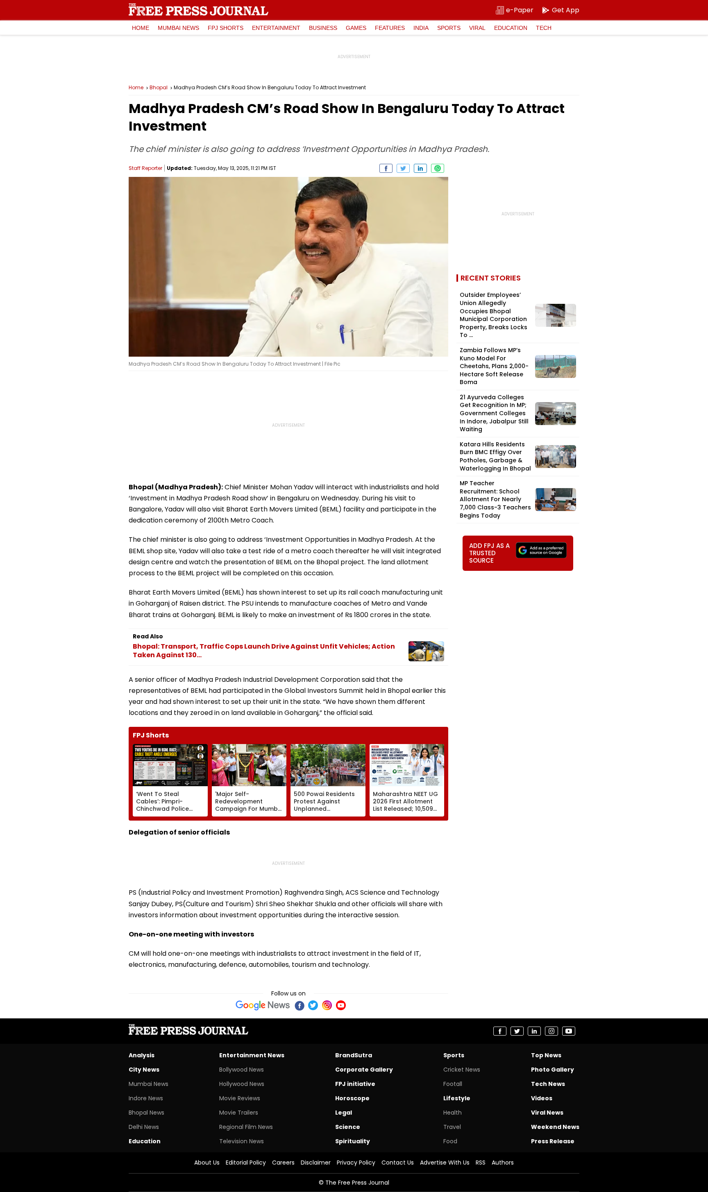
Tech (543, 28)
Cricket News (461, 1069)
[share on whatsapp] (437, 168)
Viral (477, 28)
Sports (449, 28)
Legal (343, 1112)
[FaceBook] (299, 1005)
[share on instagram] (551, 1031)
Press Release (552, 1141)
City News (144, 1069)
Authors (503, 1162)
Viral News (547, 1112)
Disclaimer (316, 1162)
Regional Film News (246, 1127)
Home (140, 28)
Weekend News (555, 1127)
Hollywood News (241, 1084)
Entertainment (276, 28)
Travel (452, 1127)
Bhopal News (146, 1112)
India (421, 28)
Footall (452, 1084)
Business (323, 28)
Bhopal (159, 87)
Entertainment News (251, 1055)
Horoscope (352, 1098)
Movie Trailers (238, 1112)
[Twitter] (313, 1005)
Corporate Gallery (364, 1069)
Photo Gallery (552, 1069)
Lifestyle (456, 1098)
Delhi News (144, 1127)
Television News (241, 1141)
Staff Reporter (145, 168)
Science (347, 1127)
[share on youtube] (568, 1031)
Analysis (141, 1055)
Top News (546, 1055)
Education (510, 28)
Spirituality (352, 1141)
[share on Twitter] (403, 168)
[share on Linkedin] (420, 168)
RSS (481, 1162)
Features (390, 28)
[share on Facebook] (386, 168)
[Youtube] (341, 1005)
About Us (207, 1162)
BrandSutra (353, 1055)
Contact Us (397, 1162)
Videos (541, 1098)
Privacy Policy (356, 1162)
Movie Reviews (239, 1098)
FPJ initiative (355, 1084)
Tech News (548, 1084)
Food (450, 1141)
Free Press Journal (198, 9)
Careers (283, 1162)
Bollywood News (241, 1069)
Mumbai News (178, 28)
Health (452, 1112)
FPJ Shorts (225, 28)
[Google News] (263, 1005)
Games (356, 28)
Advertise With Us (445, 1162)
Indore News (146, 1098)
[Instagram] (327, 1005)
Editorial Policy (246, 1162)
